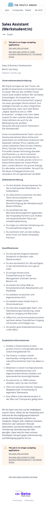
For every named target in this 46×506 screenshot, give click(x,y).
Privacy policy (17, 500)
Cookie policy (28, 500)
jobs (7, 10)
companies (17, 10)
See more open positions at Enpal (23, 477)
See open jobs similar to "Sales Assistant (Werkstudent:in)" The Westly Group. (25, 54)
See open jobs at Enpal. (19, 48)
